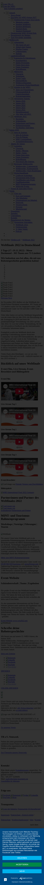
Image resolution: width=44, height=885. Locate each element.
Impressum (15, 882)
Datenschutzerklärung (25, 882)
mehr (22, 871)
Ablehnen (22, 858)
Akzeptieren (22, 864)
